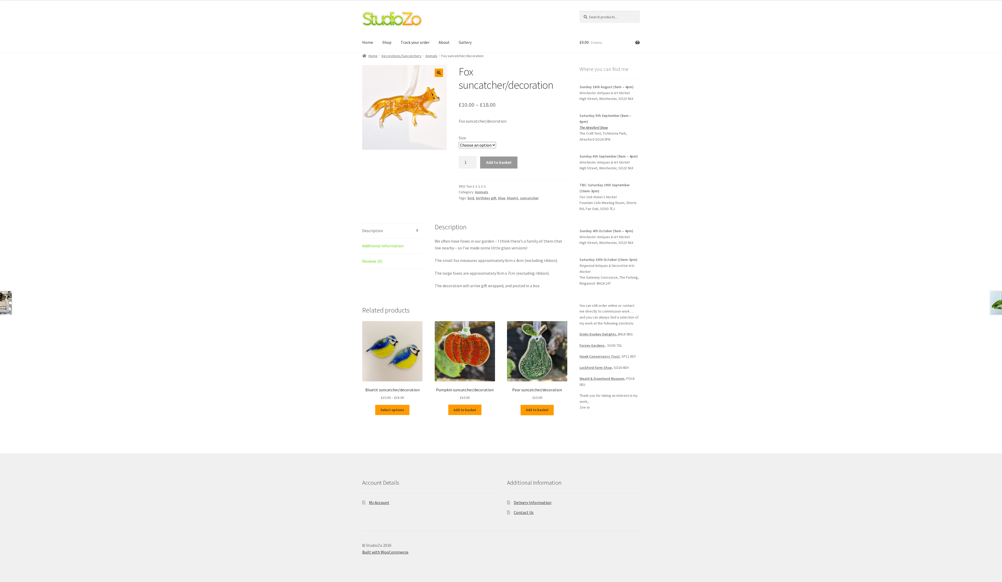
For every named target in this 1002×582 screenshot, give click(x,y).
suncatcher (529, 198)
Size (462, 137)
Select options (392, 409)
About (444, 42)
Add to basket (499, 162)
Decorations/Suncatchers (401, 55)
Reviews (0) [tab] (372, 261)
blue (501, 198)
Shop (386, 42)
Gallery (465, 42)
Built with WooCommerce (385, 552)
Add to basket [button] (465, 409)
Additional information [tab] (383, 245)
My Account (379, 502)
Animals (431, 55)
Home (367, 42)
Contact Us (524, 512)
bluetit (512, 198)
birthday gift (486, 198)
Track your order (415, 42)
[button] (439, 73)
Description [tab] (372, 230)
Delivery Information (532, 502)
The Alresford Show (594, 127)
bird (471, 198)
